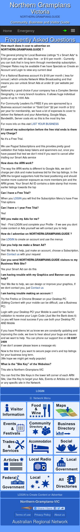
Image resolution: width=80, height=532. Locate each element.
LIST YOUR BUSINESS (45, 124)
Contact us (13, 254)
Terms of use (23, 514)
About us (59, 514)
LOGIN (18, 198)
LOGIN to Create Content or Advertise (40, 494)
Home (7, 30)
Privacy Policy (42, 514)
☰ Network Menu (40, 398)
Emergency (25, 30)
